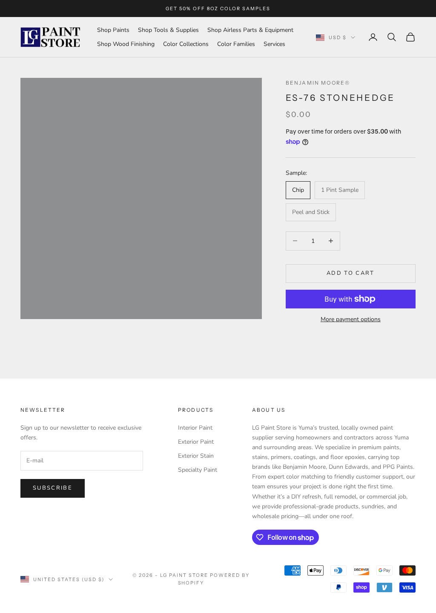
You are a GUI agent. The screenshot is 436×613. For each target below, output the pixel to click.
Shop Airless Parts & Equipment (250, 30)
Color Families (236, 44)
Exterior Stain (196, 456)
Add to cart (351, 273)
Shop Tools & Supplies (168, 30)
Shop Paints (113, 30)
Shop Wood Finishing (126, 44)
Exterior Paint (196, 442)
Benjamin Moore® (318, 83)
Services (274, 44)
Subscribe (52, 488)
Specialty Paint (197, 470)
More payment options (351, 319)
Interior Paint (195, 428)
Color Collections (186, 44)
